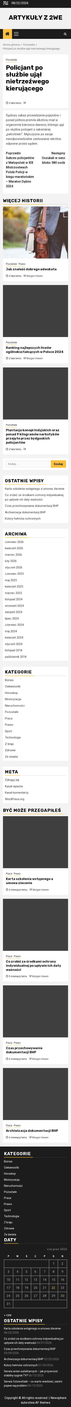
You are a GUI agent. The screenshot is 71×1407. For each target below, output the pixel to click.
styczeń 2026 (13, 567)
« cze (7, 1315)
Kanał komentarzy (16, 792)
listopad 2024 (13, 599)
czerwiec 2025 (14, 574)
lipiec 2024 (12, 618)
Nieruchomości (15, 705)
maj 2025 (11, 580)
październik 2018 (15, 657)
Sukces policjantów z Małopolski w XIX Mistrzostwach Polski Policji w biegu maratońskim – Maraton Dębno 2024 (20, 169)
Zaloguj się (12, 780)
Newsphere (58, 1398)
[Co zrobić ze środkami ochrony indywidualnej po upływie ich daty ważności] (35, 925)
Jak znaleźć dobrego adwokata (31, 269)
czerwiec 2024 (14, 625)
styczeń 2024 (13, 644)
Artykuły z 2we (35, 17)
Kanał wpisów (14, 786)
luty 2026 (11, 561)
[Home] (7, 34)
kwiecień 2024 (14, 637)
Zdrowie (10, 750)
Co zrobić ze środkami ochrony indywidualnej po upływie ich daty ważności (33, 966)
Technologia (13, 737)
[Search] (65, 34)
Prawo (22, 264)
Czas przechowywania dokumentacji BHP (32, 506)
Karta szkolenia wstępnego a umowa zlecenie (34, 489)
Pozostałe (11, 59)
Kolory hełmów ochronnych (23, 518)
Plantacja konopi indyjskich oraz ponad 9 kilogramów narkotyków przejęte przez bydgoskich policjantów (32, 436)
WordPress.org (14, 799)
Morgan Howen (34, 276)
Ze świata (11, 756)
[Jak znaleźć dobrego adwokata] (35, 232)
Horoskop (11, 693)
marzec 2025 (13, 593)
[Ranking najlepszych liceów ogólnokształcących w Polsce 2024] (35, 311)
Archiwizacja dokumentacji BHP (25, 512)
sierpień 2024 (13, 612)
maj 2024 (11, 631)
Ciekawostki (13, 686)
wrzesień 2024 (14, 606)
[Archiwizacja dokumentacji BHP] (35, 1094)
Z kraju (9, 744)
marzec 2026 (13, 554)
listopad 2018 (13, 650)
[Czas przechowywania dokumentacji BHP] (35, 1011)
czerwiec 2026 (14, 542)
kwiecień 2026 (14, 548)
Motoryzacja (13, 699)
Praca (8, 718)
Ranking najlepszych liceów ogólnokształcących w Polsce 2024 (35, 350)
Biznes (9, 680)
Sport (8, 731)
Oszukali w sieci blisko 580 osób (53, 157)
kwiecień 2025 (14, 586)
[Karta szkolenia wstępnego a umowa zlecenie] (35, 842)
